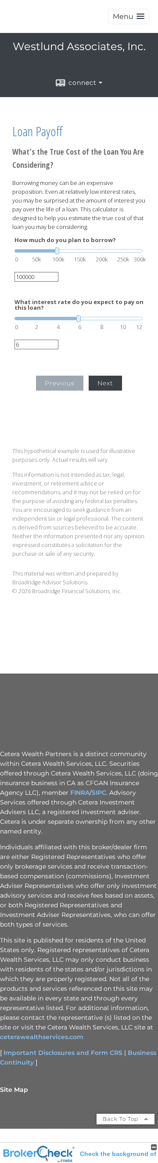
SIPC (99, 793)
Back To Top (121, 1119)
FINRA (80, 793)
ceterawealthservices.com (41, 1037)
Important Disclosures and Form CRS (63, 1053)
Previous (60, 383)
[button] (128, 16)
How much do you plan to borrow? (65, 240)
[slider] (78, 251)
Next (105, 383)
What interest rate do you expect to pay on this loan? (79, 305)
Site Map (14, 1090)
